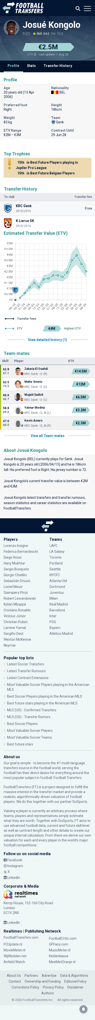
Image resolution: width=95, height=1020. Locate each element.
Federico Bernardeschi (21, 551)
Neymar (10, 645)
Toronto (55, 557)
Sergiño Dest (13, 634)
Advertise (49, 976)
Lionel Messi (13, 587)
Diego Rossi (12, 557)
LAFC (53, 546)
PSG (52, 622)
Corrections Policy (25, 987)
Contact (15, 981)
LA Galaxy (57, 551)
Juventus (56, 593)
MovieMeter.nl (14, 950)
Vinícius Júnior (15, 616)
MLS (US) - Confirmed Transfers (31, 710)
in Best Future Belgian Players (46, 173)
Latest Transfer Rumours (26, 671)
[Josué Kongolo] (11, 28)
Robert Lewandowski (20, 598)
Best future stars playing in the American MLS (42, 703)
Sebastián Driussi (17, 581)
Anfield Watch (14, 962)
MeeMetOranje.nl (62, 962)
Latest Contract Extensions (27, 678)
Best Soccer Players (22, 724)
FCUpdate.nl (13, 944)
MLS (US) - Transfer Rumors (28, 717)
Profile (13, 66)
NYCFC (54, 575)
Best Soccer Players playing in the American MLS (44, 696)
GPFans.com (58, 944)
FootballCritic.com (62, 938)
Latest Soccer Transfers (25, 664)
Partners (31, 976)
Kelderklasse (58, 956)
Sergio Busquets (16, 569)
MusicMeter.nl (59, 950)
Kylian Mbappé (15, 604)
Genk (68, 459)
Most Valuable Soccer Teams (29, 737)
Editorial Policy (75, 981)
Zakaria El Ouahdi (36, 369)
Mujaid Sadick (33, 394)
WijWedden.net (15, 956)
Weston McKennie (17, 639)
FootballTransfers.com (21, 937)
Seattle (55, 569)
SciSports (79, 802)
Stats (31, 66)
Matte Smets (33, 381)
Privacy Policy (53, 987)
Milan (53, 598)
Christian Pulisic (16, 622)
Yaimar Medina (34, 407)
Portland (56, 563)
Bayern (54, 628)
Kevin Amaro (33, 420)
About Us (14, 976)
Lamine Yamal (15, 628)
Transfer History (58, 66)
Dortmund (57, 587)
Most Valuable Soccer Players (30, 731)
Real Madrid (58, 604)
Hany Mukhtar (14, 563)
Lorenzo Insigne (16, 546)
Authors (47, 993)
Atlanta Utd (58, 581)
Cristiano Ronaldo (17, 610)
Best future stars (20, 744)
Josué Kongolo (51, 25)
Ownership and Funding (43, 981)
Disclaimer (75, 987)
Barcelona (57, 610)
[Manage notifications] (83, 1009)
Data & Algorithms (74, 976)
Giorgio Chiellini (15, 575)
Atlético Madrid (61, 634)
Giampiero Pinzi (16, 593)
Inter (53, 616)
